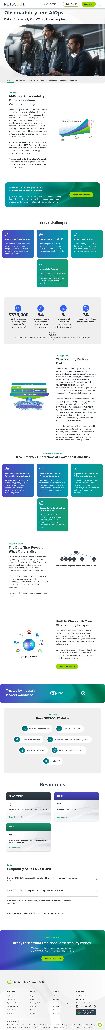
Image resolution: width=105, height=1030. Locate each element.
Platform (10, 996)
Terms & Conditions (14, 1025)
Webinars (33, 1013)
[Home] (14, 4)
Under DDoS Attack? (83, 1003)
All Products (11, 1013)
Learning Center (35, 1003)
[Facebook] (90, 1006)
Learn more (62, 817)
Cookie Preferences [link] (88, 1027)
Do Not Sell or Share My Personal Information (34, 1027)
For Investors (57, 1006)
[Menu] (99, 4)
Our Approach (21, 80)
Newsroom (57, 1010)
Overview (10, 80)
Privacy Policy (90, 1025)
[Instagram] (95, 1006)
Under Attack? (71, 4)
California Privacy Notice (60, 1027)
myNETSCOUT (50, 4)
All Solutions (11, 1010)
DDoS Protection (12, 1006)
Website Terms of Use (30, 1025)
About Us (56, 996)
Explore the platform (66, 666)
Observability (11, 999)
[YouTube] (86, 1006)
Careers (56, 999)
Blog (31, 996)
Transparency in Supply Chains (73, 1025)
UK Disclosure (75, 1027)
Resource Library (36, 999)
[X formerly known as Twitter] (82, 1006)
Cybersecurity (12, 1003)
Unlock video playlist (52, 958)
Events (32, 1010)
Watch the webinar (81, 194)
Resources (73, 80)
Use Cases (63, 80)
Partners (56, 1013)
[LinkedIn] (77, 1006)
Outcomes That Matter (36, 80)
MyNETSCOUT (35, 1006)
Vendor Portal (12, 1027)
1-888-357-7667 (81, 996)
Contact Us (88, 4)
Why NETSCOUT (52, 80)
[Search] (60, 4)
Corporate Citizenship (60, 1003)
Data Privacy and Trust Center (50, 1025)
